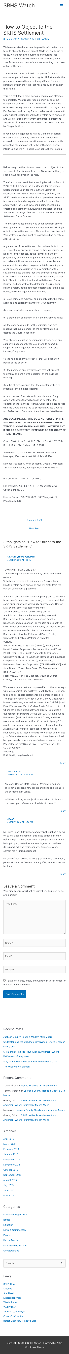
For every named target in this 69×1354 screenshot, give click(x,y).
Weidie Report (10, 1302)
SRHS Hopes (10, 1284)
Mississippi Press (12, 1297)
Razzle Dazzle (10, 1240)
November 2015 (11, 1164)
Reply (63, 763)
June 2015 (8, 1190)
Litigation (24, 39)
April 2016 (8, 1139)
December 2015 (11, 1159)
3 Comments (10, 39)
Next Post (34, 528)
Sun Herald (9, 1293)
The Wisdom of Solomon (16, 1066)
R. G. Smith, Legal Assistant (21, 557)
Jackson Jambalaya (14, 1311)
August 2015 (10, 1180)
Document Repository (15, 1214)
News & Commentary (14, 1230)
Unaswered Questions (15, 1245)
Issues (6, 1219)
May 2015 (8, 1195)
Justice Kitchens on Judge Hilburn (38, 1085)
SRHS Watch (19, 5)
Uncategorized (11, 1250)
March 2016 (9, 1144)
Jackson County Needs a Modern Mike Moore (27, 1037)
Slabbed (7, 1288)
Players (7, 1235)
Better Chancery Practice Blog (19, 1320)
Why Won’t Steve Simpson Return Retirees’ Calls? (30, 1061)
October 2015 (10, 1170)
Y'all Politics (9, 1307)
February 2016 (11, 1149)
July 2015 (8, 1185)
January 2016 (10, 1154)
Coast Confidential (13, 1316)
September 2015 (12, 1175)
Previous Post (34, 520)
